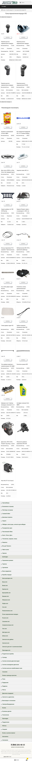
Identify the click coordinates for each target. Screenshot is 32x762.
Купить (8, 37)
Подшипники (5, 722)
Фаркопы (4, 542)
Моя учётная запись (5, 760)
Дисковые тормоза (7, 517)
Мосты (4, 689)
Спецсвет (4, 729)
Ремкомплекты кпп (7, 610)
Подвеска (4, 686)
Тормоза (4, 564)
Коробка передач (7, 574)
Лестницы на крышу (7, 510)
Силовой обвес (6, 513)
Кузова (4, 707)
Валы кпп (4, 582)
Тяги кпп (4, 628)
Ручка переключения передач (10, 614)
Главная (4, 10)
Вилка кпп (5, 585)
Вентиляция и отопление (8, 700)
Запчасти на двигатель (8, 697)
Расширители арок (7, 528)
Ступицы (4, 657)
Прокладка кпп (6, 650)
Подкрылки (5, 682)
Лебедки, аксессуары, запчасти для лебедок (14, 524)
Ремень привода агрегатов (9, 675)
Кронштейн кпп (6, 592)
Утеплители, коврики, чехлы (9, 538)
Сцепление (5, 567)
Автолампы (5, 736)
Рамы (3, 679)
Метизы (4, 725)
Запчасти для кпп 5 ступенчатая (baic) (12, 646)
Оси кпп (4, 607)
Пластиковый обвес (7, 531)
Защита (4, 520)
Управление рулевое (7, 560)
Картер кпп (5, 589)
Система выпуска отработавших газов (12, 668)
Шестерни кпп (6, 632)
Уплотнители (5, 715)
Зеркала (4, 553)
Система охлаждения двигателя (10, 664)
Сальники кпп (6, 621)
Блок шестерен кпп (7, 578)
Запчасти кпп (5, 643)
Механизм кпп (6, 600)
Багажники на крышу (8, 506)
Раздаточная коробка (8, 653)
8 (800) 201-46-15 (18, 745)
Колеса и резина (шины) (8, 733)
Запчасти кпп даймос (7, 639)
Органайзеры (5, 503)
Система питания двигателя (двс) (10, 661)
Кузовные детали (6, 711)
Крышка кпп (5, 596)
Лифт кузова (5, 549)
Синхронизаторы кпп (7, 625)
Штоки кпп (5, 636)
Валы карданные (6, 571)
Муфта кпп (5, 603)
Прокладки (5, 718)
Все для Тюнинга (6, 546)
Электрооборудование (8, 704)
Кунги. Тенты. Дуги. (7, 535)
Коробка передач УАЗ (10, 10)
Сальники (4, 671)
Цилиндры (5, 556)
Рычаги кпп (5, 618)
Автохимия (5, 740)
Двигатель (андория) (7, 693)
